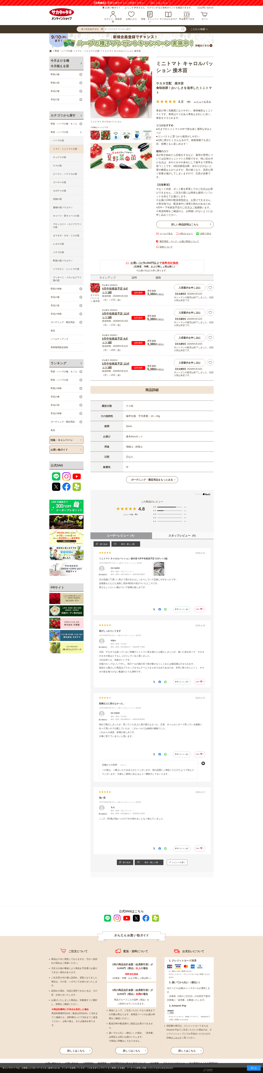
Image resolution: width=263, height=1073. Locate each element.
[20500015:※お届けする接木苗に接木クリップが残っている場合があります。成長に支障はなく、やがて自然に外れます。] (137, 135)
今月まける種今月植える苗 (60, 63)
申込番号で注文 (186, 19)
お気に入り (131, 19)
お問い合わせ (206, 7)
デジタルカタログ (168, 19)
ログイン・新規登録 (113, 20)
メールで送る (166, 233)
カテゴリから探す (63, 115)
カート (204, 19)
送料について (166, 247)
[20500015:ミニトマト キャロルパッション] (95, 135)
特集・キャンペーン (150, 20)
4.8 (141, 508)
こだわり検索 (197, 29)
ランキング (58, 363)
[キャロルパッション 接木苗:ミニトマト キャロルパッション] (121, 87)
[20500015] (105, 135)
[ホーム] (50, 51)
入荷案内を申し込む (190, 287)
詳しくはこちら (164, 3)
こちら (176, 1038)
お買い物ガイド (113, 7)
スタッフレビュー (182, 535)
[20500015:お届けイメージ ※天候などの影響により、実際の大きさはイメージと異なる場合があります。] (116, 135)
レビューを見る (202, 101)
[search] (182, 29)
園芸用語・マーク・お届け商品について (179, 241)
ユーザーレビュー (121, 535)
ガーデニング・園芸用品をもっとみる (152, 479)
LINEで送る (205, 233)
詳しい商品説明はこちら (184, 224)
